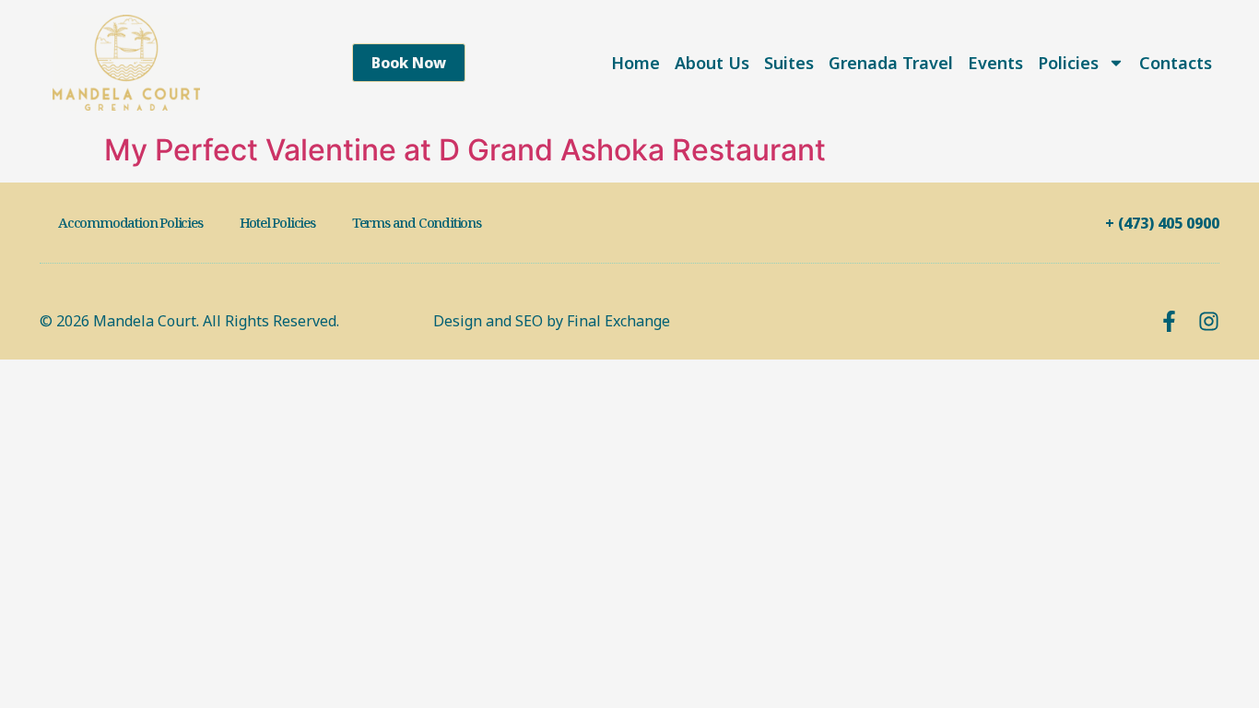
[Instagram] (1208, 321)
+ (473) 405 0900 (1162, 223)
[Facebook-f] (1169, 321)
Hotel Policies (277, 222)
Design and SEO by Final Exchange (551, 321)
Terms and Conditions (416, 222)
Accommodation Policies (130, 222)
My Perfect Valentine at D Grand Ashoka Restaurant (465, 150)
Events (995, 63)
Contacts (1175, 63)
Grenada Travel (891, 63)
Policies (1068, 63)
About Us (712, 63)
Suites (789, 63)
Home (635, 63)
